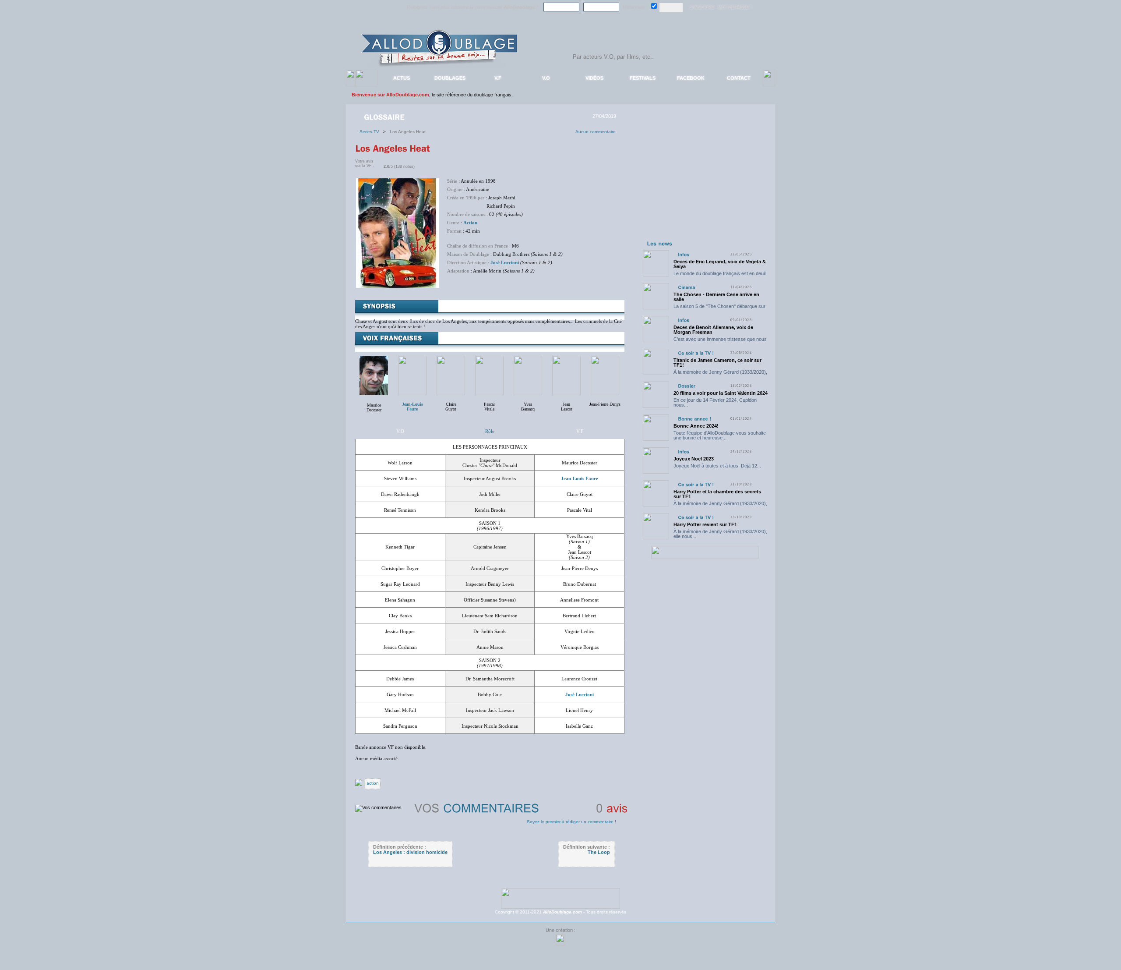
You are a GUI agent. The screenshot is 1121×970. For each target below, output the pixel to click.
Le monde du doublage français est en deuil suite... (719, 276)
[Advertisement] (704, 183)
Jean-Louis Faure (579, 478)
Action (470, 222)
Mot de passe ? (735, 7)
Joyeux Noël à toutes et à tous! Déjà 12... (717, 465)
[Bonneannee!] (694, 418)
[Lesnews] (660, 243)
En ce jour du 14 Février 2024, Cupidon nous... (715, 402)
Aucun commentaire (595, 131)
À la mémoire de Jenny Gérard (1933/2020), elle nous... (720, 374)
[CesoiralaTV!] (696, 352)
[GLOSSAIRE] (385, 116)
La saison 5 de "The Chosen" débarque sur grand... (719, 309)
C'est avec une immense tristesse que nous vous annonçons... (720, 341)
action (373, 783)
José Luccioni (504, 262)
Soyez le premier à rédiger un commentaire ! (571, 821)
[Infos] (683, 254)
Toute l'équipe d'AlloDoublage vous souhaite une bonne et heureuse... (719, 435)
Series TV (371, 131)
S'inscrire (702, 7)
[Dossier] (686, 385)
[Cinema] (686, 287)
